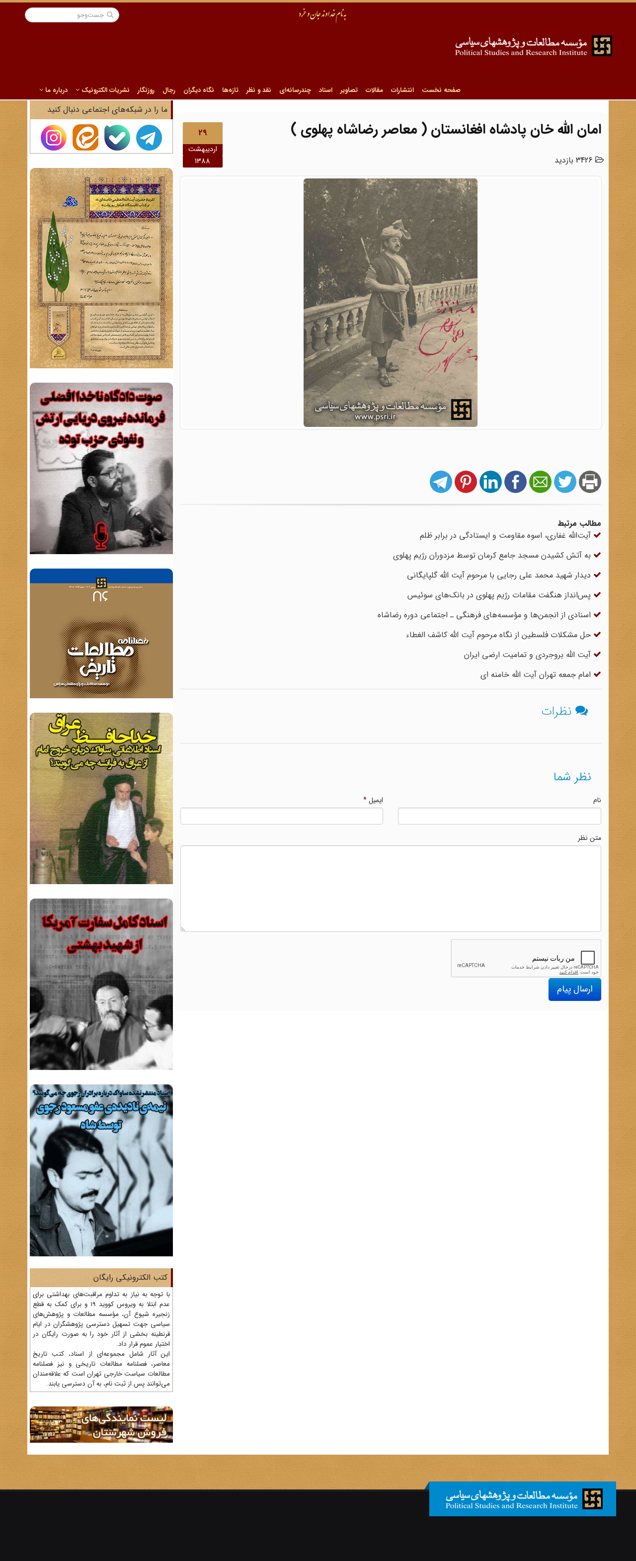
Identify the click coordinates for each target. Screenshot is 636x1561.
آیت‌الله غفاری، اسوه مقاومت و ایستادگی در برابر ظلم (506, 535)
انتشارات (402, 90)
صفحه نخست (441, 90)
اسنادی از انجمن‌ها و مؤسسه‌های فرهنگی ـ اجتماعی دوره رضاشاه (485, 615)
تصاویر (349, 90)
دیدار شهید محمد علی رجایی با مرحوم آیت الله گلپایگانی (500, 575)
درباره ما (55, 90)
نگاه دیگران (198, 90)
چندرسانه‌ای (295, 90)
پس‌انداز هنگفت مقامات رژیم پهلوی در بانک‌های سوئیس (500, 595)
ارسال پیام (575, 989)
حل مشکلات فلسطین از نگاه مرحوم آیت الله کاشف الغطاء (499, 635)
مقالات (374, 90)
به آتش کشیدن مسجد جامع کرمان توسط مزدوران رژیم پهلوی (493, 555)
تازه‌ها (230, 90)
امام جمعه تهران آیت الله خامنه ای (536, 674)
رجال (168, 90)
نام (597, 800)
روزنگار (146, 90)
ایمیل (373, 800)
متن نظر (589, 838)
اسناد (325, 90)
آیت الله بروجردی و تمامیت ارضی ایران (528, 655)
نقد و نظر (258, 90)
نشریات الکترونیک (105, 90)
